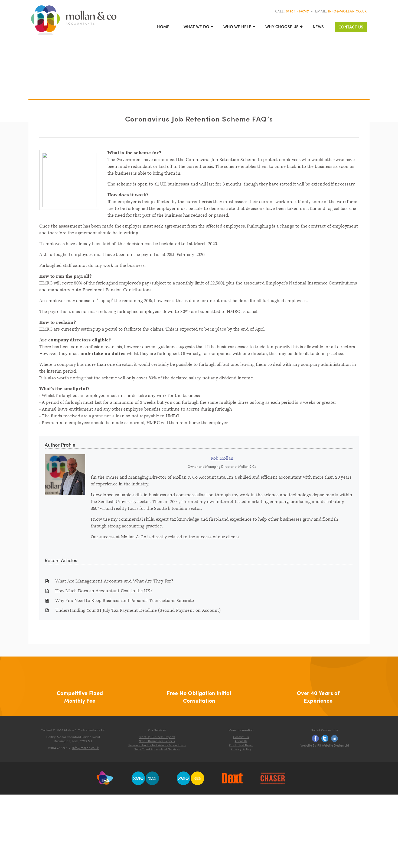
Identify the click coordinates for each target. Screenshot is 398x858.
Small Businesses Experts (157, 741)
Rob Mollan (222, 458)
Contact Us (350, 27)
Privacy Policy (241, 749)
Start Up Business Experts (157, 737)
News (318, 27)
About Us (241, 741)
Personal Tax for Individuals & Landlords (157, 745)
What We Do (196, 27)
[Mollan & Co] (73, 21)
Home (163, 27)
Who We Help (237, 27)
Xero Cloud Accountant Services (157, 749)
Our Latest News (241, 745)
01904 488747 (297, 11)
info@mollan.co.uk (347, 11)
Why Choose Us (282, 27)
